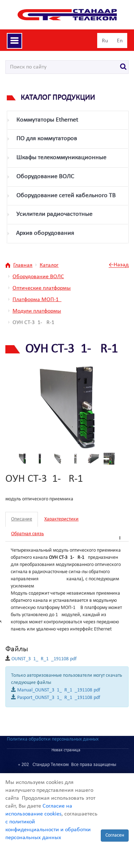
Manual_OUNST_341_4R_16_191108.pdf (58, 690)
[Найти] (123, 67)
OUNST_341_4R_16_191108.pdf (43, 659)
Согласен (114, 835)
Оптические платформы (42, 288)
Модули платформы (37, 311)
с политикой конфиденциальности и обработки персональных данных (48, 830)
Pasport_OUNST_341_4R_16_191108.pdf (58, 697)
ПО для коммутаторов (46, 138)
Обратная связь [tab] (27, 534)
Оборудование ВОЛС (45, 176)
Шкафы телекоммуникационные (61, 157)
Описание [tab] (21, 519)
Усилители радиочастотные (54, 214)
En (120, 41)
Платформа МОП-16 (37, 300)
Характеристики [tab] (61, 519)
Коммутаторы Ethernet (47, 119)
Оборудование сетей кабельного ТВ (66, 195)
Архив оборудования (45, 233)
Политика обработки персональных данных (53, 739)
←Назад (119, 265)
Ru (105, 41)
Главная (23, 265)
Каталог (49, 265)
